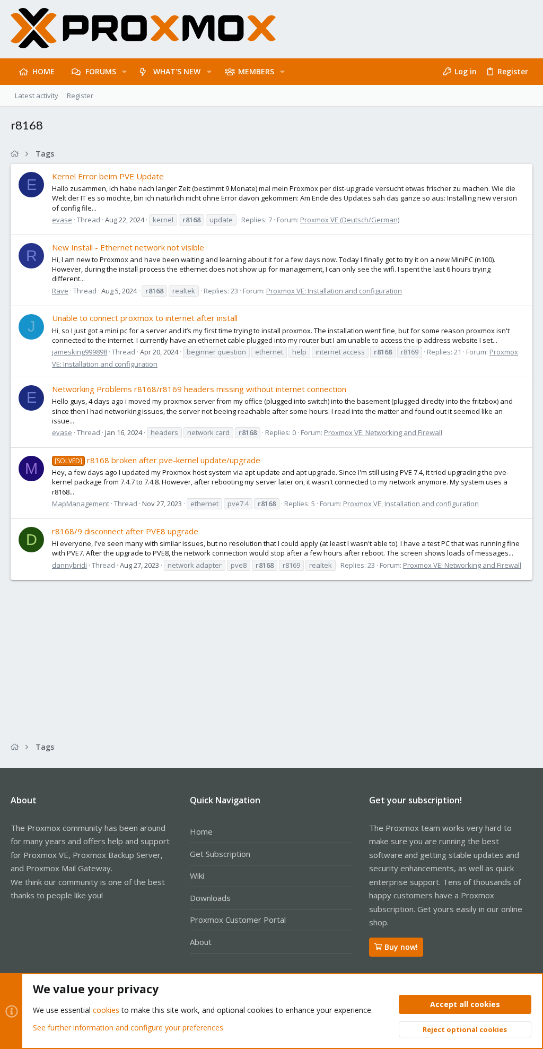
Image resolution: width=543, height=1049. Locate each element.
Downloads (210, 897)
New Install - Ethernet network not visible (128, 247)
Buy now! (401, 947)
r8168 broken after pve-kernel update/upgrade (157, 460)
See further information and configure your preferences (128, 1027)
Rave (60, 291)
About (201, 942)
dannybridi (69, 565)
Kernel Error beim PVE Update (108, 176)
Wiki (197, 875)
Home (201, 831)
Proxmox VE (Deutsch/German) (349, 219)
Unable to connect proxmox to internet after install (145, 318)
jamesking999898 (79, 352)
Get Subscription (220, 853)
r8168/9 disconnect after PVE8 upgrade (125, 531)
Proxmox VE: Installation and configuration (334, 291)
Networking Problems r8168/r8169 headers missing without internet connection (199, 389)
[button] (124, 71)
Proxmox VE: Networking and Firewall (383, 432)
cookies (106, 1010)
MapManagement (80, 503)
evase (62, 219)
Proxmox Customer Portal (238, 919)
